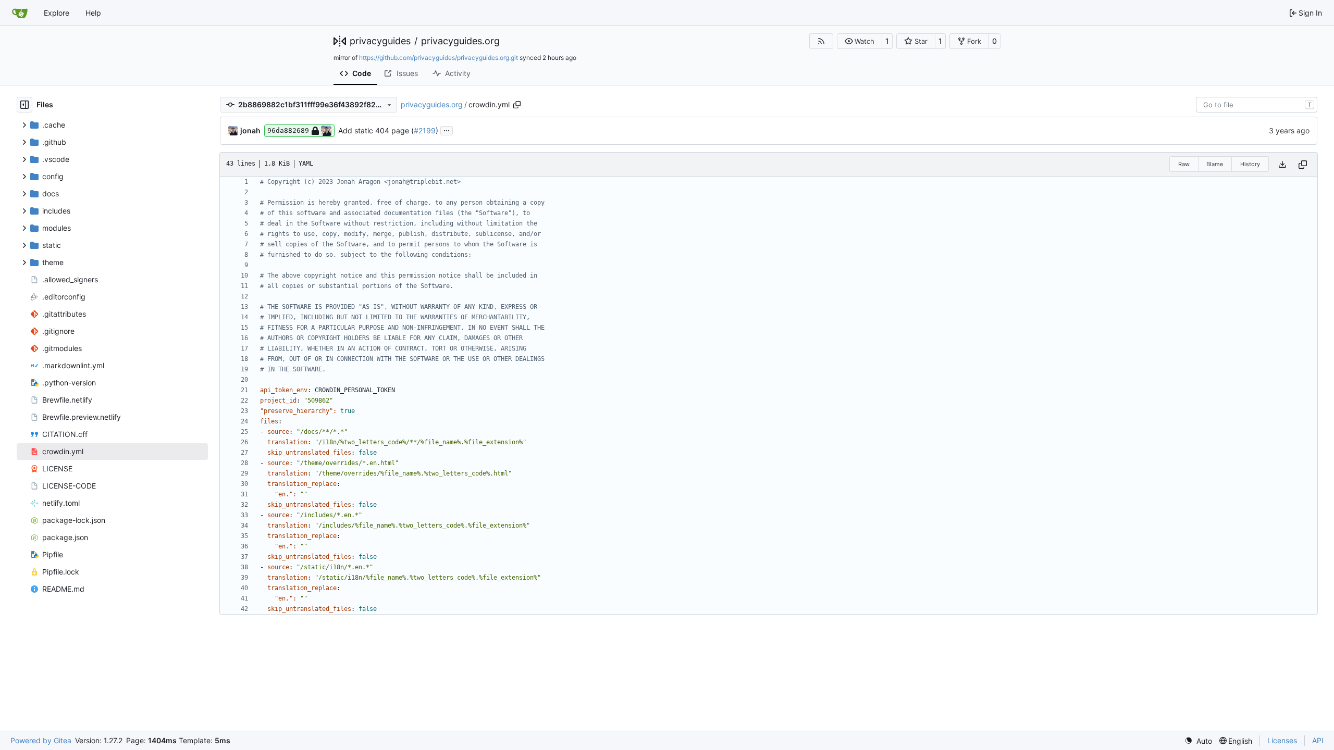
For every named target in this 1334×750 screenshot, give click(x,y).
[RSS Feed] (821, 41)
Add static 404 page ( (376, 130)
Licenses (1282, 740)
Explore (56, 12)
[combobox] (1256, 105)
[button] (859, 41)
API (1318, 740)
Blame (1214, 164)
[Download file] (1282, 164)
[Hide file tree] (24, 105)
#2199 (425, 130)
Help (93, 12)
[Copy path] (517, 104)
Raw (1184, 164)
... (446, 129)
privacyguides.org (460, 41)
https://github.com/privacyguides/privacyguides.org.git (438, 57)
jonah (250, 130)
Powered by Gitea (40, 740)
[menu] (1198, 740)
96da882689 (288, 130)
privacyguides (380, 41)
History (1250, 164)
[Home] (19, 13)
